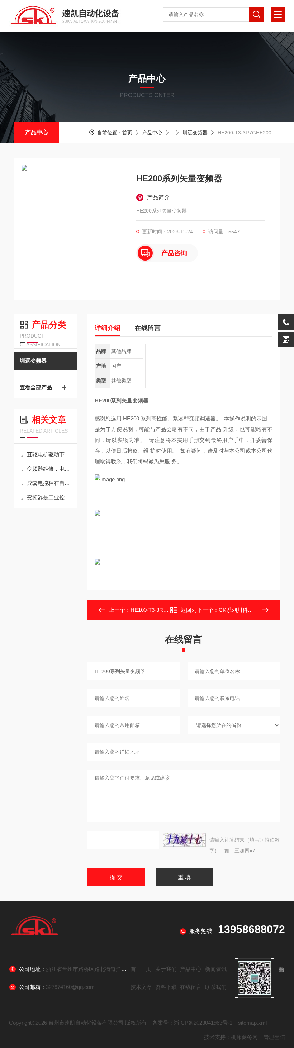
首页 (127, 132)
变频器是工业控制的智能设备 (49, 497)
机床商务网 (244, 1037)
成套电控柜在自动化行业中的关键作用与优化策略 (49, 483)
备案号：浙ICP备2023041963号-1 (192, 1023)
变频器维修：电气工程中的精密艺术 (49, 469)
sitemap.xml (252, 1023)
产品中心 (36, 132)
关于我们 (166, 969)
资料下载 (166, 987)
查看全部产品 (36, 387)
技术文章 (141, 987)
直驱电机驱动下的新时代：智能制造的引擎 (49, 454)
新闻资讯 (216, 969)
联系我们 (216, 987)
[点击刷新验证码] (184, 840)
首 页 (141, 969)
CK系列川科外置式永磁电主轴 (255, 610)
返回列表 (189, 612)
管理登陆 (274, 1037)
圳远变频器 (195, 132)
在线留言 (148, 328)
